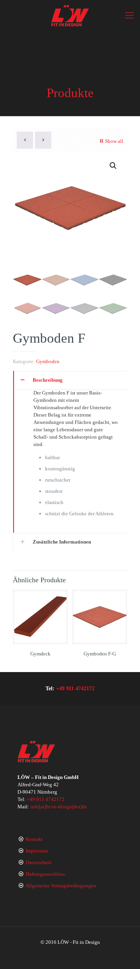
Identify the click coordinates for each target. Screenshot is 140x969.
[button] (113, 165)
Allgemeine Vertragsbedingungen (60, 885)
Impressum (37, 851)
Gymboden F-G (100, 654)
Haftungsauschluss (45, 874)
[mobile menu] (129, 15)
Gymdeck (40, 654)
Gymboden (48, 361)
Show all (114, 141)
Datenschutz (39, 862)
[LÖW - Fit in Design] (70, 15)
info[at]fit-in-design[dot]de (58, 807)
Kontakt (34, 839)
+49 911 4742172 (75, 688)
